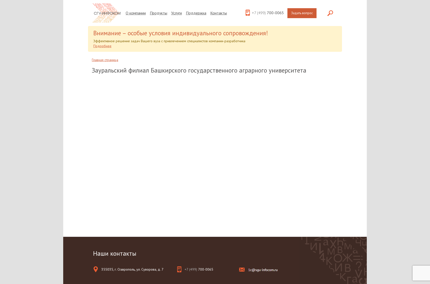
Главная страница (105, 60)
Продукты (158, 12)
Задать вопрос (302, 13)
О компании (136, 12)
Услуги (176, 12)
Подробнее (102, 46)
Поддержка (196, 12)
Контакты (218, 12)
